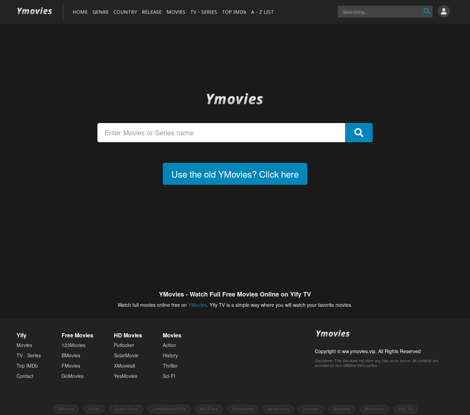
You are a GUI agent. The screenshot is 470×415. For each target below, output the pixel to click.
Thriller (170, 365)
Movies (24, 344)
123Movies (73, 344)
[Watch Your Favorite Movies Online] (235, 98)
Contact (25, 375)
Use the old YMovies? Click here (235, 173)
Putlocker (124, 344)
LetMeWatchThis (169, 409)
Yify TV (405, 409)
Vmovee (311, 409)
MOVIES (176, 12)
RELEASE (152, 12)
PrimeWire (243, 409)
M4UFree (209, 409)
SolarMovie (126, 355)
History (170, 355)
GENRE (101, 12)
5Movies (66, 409)
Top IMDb (27, 365)
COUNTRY (125, 12)
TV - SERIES (203, 12)
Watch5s (342, 409)
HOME (80, 12)
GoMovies (73, 375)
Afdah (94, 409)
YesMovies (125, 375)
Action (169, 344)
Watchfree (374, 409)
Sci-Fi (169, 375)
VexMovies (278, 409)
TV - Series (29, 355)
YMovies (35, 11)
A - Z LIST (262, 12)
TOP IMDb (234, 12)
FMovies (71, 365)
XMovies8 (124, 365)
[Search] (426, 12)
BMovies (71, 355)
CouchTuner (126, 409)
